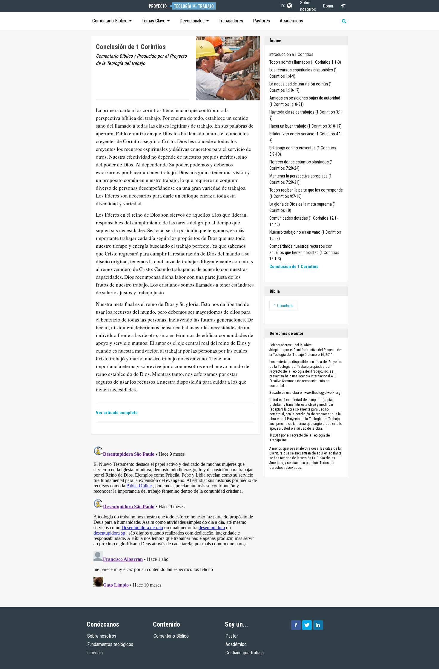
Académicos (291, 21)
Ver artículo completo (117, 412)
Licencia (95, 653)
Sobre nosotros (101, 636)
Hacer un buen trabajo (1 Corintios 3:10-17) (305, 126)
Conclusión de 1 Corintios (293, 266)
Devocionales (192, 21)
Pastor (231, 636)
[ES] (289, 5)
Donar (328, 6)
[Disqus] (175, 518)
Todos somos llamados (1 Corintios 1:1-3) (305, 62)
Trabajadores (231, 21)
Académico (236, 644)
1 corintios (283, 305)
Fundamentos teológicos (110, 644)
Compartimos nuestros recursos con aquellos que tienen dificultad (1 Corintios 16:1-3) (304, 252)
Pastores (261, 21)
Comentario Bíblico (110, 21)
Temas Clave (154, 21)
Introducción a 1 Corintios (291, 54)
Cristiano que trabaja (244, 653)
